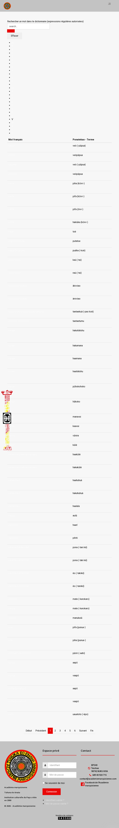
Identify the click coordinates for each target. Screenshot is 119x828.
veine (11, 714)
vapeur (11, 515)
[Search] (11, 31)
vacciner (12, 164)
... (73, 187)
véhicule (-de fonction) (19, 653)
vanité (11, 445)
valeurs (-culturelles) (18, 321)
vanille (11, 435)
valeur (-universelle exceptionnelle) (26, 311)
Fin (91, 730)
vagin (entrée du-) (17, 241)
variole (11, 608)
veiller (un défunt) (17, 688)
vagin (11, 231)
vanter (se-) (14, 480)
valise (11, 386)
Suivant (83, 730)
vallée (11, 416)
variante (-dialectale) (18, 547)
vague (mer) (14, 260)
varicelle (12, 599)
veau (10, 627)
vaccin (11, 145)
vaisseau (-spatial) (17, 285)
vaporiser (13, 525)
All (13, 42)
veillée (11, 662)
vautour (12, 617)
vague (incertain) (16, 250)
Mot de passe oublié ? (56, 803)
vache (11, 183)
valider (11, 330)
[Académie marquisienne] (7, 5)
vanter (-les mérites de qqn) (22, 454)
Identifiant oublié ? (54, 800)
